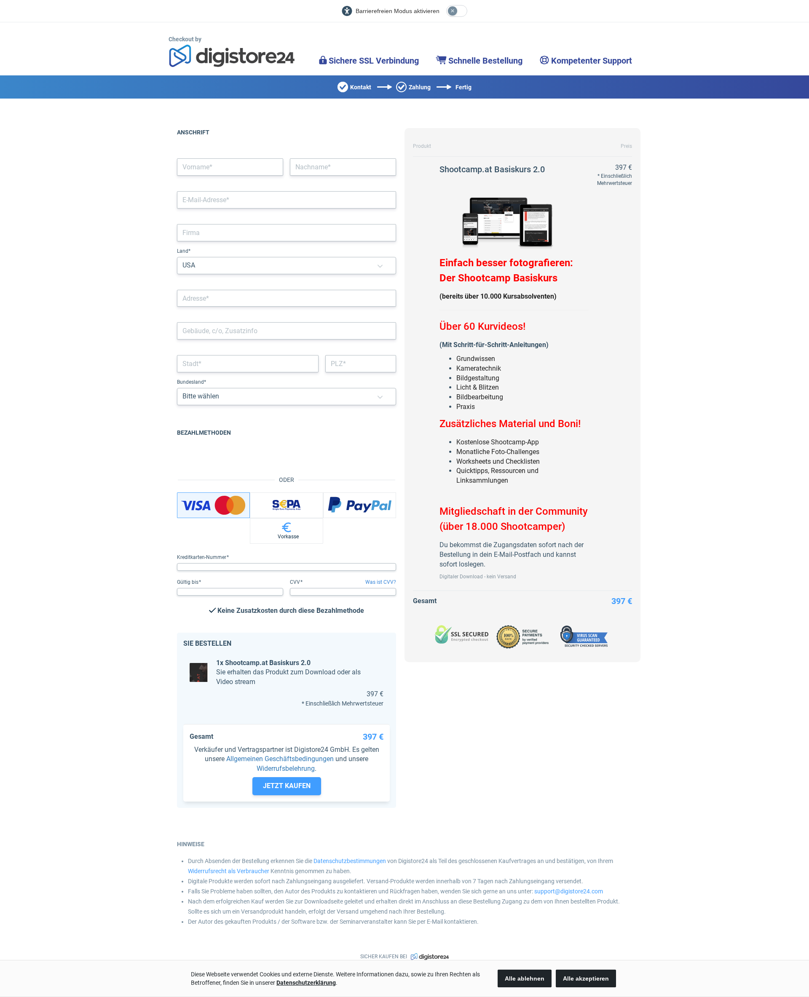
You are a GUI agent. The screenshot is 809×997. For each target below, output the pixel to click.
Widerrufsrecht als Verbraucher (228, 871)
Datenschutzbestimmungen (349, 861)
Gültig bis (188, 582)
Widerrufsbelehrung (286, 768)
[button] (380, 265)
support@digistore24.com (568, 891)
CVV (295, 582)
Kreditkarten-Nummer (202, 557)
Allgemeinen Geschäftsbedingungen (280, 759)
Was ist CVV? (380, 582)
